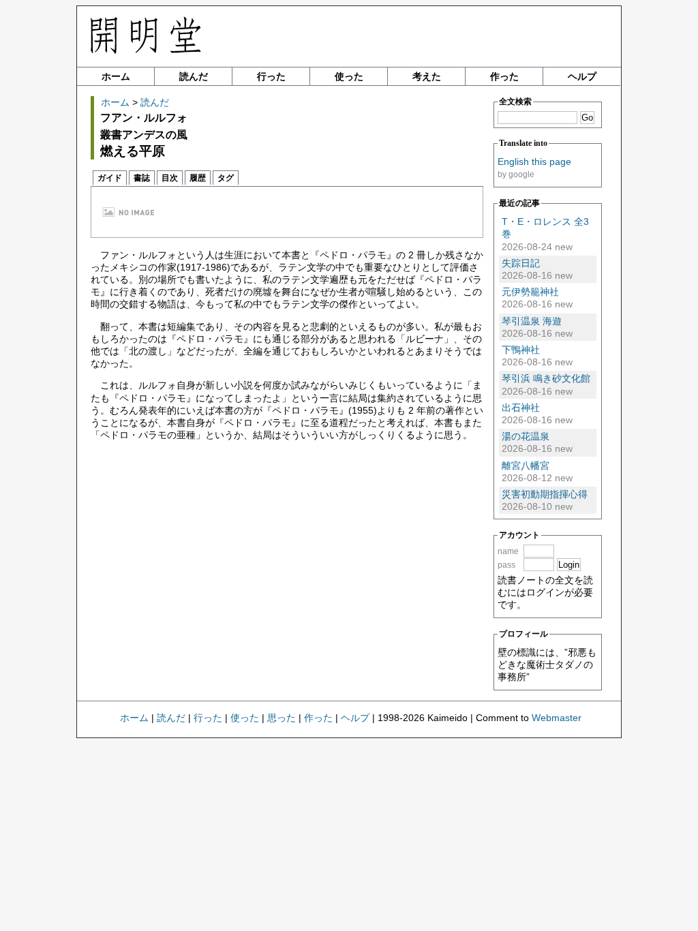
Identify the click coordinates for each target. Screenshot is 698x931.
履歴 (197, 178)
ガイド (109, 178)
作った (504, 76)
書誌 (142, 178)
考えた (426, 76)
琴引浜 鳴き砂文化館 (546, 378)
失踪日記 (521, 263)
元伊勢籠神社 (530, 291)
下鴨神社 (521, 349)
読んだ (193, 76)
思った (281, 717)
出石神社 (521, 407)
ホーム (116, 76)
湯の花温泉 (525, 436)
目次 (170, 178)
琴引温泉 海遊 (532, 321)
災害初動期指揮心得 (545, 494)
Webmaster (556, 717)
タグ (225, 178)
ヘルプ (582, 76)
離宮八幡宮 (525, 465)
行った (271, 76)
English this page (534, 161)
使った (349, 76)
